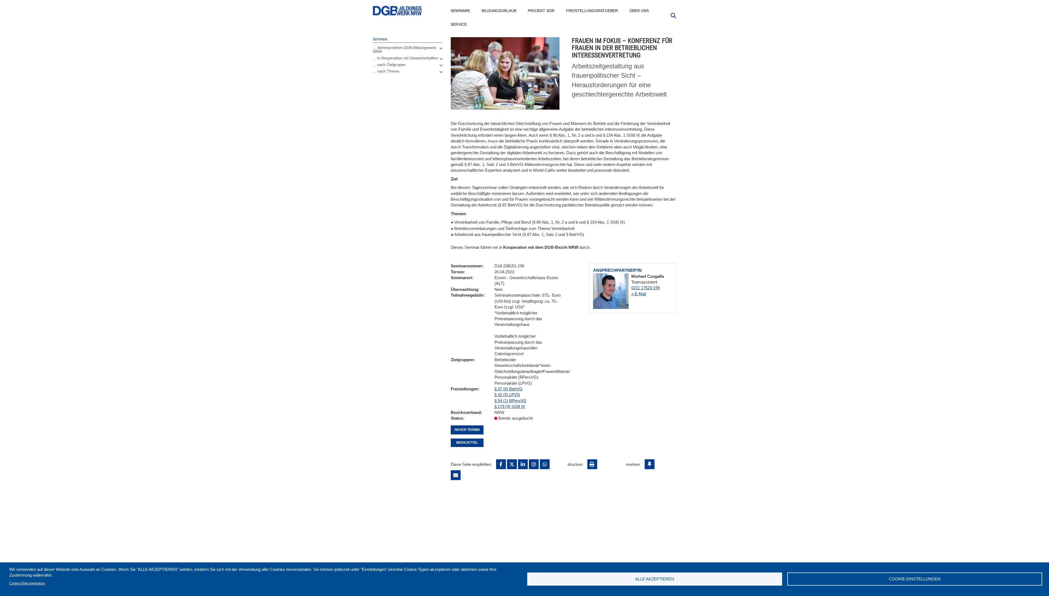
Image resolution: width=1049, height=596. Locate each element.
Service (459, 24)
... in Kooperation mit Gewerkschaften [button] (405, 58)
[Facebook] (501, 464)
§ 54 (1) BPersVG (510, 400)
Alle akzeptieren (654, 579)
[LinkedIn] (523, 464)
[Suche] (673, 15)
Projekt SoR (541, 10)
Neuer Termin (467, 430)
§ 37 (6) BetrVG (508, 389)
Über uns (639, 10)
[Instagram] (534, 464)
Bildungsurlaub (499, 10)
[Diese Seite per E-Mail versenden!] (456, 475)
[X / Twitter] (512, 464)
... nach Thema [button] (386, 71)
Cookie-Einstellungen (915, 579)
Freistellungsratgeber (592, 10)
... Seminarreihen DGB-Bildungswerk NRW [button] (404, 49)
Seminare (460, 10)
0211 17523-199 (645, 287)
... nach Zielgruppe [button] (389, 64)
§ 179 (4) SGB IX (509, 406)
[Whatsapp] (545, 464)
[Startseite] (397, 11)
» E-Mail (638, 293)
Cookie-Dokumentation (27, 583)
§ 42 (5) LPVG (507, 394)
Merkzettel (467, 443)
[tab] (408, 51)
